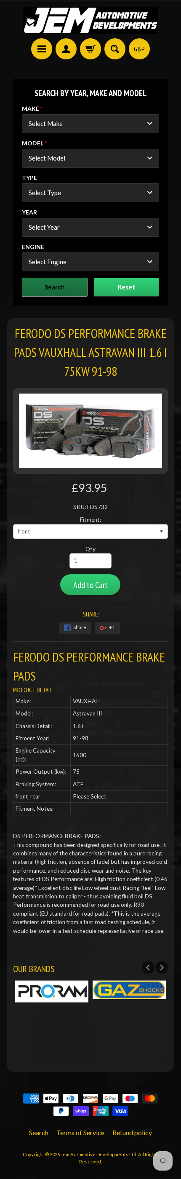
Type (29, 177)
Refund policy (132, 1132)
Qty (90, 549)
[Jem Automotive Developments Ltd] (90, 20)
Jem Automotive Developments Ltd (98, 1154)
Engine (33, 246)
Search (38, 1132)
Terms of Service (80, 1132)
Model (32, 143)
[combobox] (90, 123)
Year (29, 212)
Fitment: (90, 519)
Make (30, 108)
